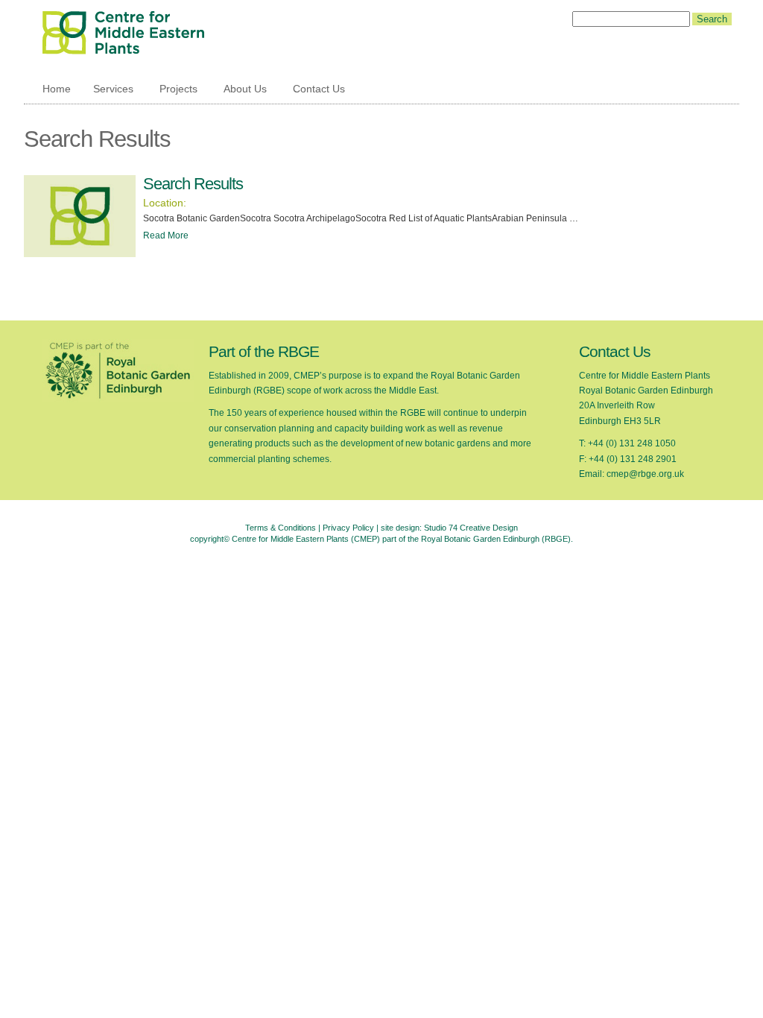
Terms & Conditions (280, 527)
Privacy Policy (348, 527)
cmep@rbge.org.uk (645, 474)
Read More (166, 235)
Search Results (193, 183)
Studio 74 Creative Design (471, 527)
